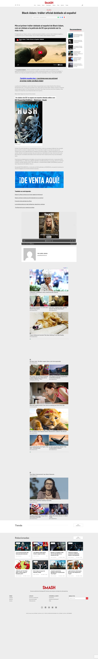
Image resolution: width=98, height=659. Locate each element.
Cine (35, 5)
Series (43, 5)
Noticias (11, 599)
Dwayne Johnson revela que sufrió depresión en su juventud (29, 197)
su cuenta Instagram (21, 69)
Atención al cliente (54, 595)
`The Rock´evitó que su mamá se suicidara (24, 207)
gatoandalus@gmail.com (42, 255)
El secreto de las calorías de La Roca (23, 201)
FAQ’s (50, 600)
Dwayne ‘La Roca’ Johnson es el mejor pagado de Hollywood (29, 194)
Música (54, 5)
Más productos (78, 525)
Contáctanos (51, 597)
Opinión (62, 5)
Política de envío (32, 600)
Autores (10, 600)
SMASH (10, 595)
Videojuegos (48, 5)
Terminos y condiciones (33, 597)
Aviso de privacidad (33, 599)
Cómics (38, 5)
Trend (58, 5)
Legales (31, 595)
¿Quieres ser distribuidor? (54, 599)
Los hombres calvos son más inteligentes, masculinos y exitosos (30, 204)
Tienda (67, 5)
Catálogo (11, 597)
